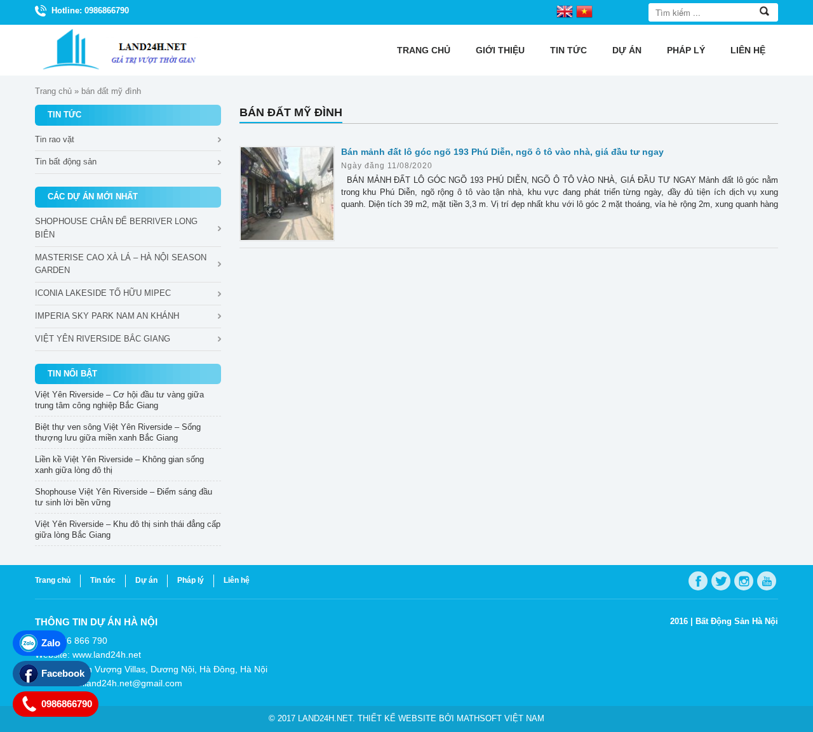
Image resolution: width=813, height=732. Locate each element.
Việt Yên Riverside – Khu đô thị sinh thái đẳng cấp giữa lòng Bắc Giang (127, 529)
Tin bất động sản (66, 161)
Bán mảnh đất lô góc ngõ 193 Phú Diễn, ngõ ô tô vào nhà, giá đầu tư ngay (502, 152)
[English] (564, 11)
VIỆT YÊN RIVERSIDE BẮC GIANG (102, 338)
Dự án (627, 50)
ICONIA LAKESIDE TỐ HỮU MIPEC (103, 293)
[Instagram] (743, 580)
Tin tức (568, 50)
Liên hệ (747, 50)
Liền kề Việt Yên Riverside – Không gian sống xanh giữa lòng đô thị (119, 465)
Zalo (50, 642)
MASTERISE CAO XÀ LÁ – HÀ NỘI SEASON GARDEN (120, 264)
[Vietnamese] (584, 11)
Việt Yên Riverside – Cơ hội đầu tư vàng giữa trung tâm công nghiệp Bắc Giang (119, 400)
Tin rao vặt (54, 139)
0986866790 (66, 703)
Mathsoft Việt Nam (500, 718)
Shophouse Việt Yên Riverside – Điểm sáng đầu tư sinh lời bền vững (123, 497)
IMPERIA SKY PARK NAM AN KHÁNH (107, 316)
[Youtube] (766, 580)
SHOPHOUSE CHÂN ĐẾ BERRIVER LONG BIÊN (116, 227)
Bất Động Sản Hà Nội (736, 621)
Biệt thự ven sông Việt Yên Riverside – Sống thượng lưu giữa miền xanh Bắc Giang (118, 432)
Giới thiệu (500, 50)
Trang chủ (423, 50)
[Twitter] (720, 580)
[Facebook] (698, 580)
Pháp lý (686, 50)
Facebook (62, 673)
